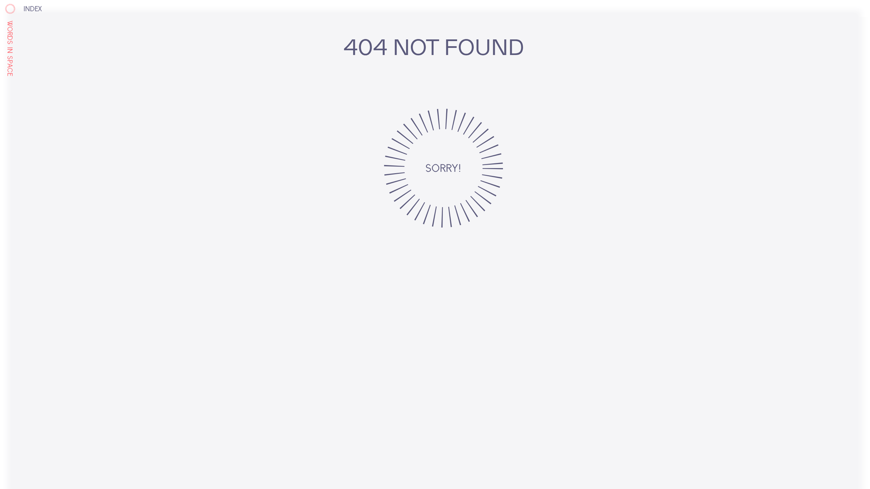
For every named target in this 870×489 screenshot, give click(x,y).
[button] (32, 9)
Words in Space (9, 48)
